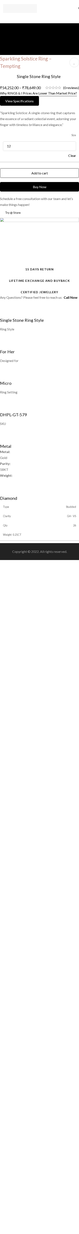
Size (73, 135)
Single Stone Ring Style (39, 76)
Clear (72, 155)
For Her (7, 351)
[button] (19, 101)
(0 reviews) (71, 88)
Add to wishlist (74, 62)
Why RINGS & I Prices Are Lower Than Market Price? (38, 93)
